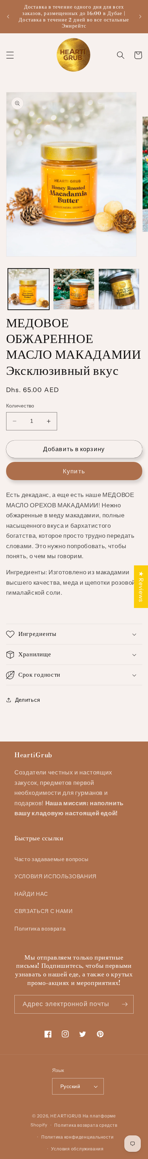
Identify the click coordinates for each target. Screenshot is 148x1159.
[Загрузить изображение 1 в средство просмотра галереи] (28, 289)
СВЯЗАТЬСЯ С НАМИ (43, 911)
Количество (20, 405)
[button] (9, 55)
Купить (74, 471)
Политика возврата (39, 928)
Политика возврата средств (85, 1125)
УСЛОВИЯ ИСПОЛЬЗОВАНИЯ (55, 876)
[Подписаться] (124, 1004)
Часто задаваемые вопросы (51, 859)
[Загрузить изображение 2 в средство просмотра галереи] (73, 289)
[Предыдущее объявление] (8, 17)
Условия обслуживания (77, 1148)
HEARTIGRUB (66, 1116)
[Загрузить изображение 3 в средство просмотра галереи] (119, 289)
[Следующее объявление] (140, 17)
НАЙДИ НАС (31, 893)
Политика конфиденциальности (77, 1137)
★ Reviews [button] (141, 586)
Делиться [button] (27, 699)
